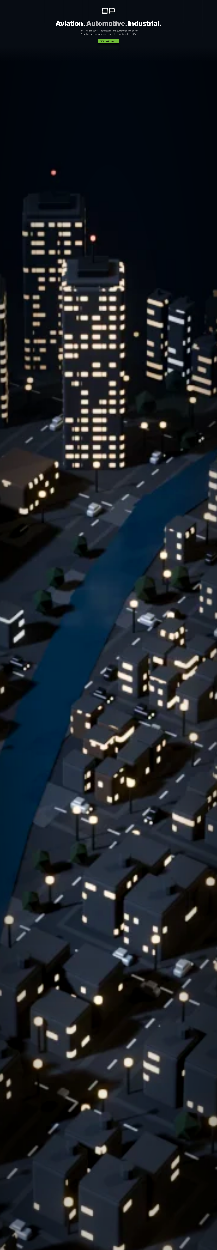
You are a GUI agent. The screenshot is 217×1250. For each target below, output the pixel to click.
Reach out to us (107, 41)
